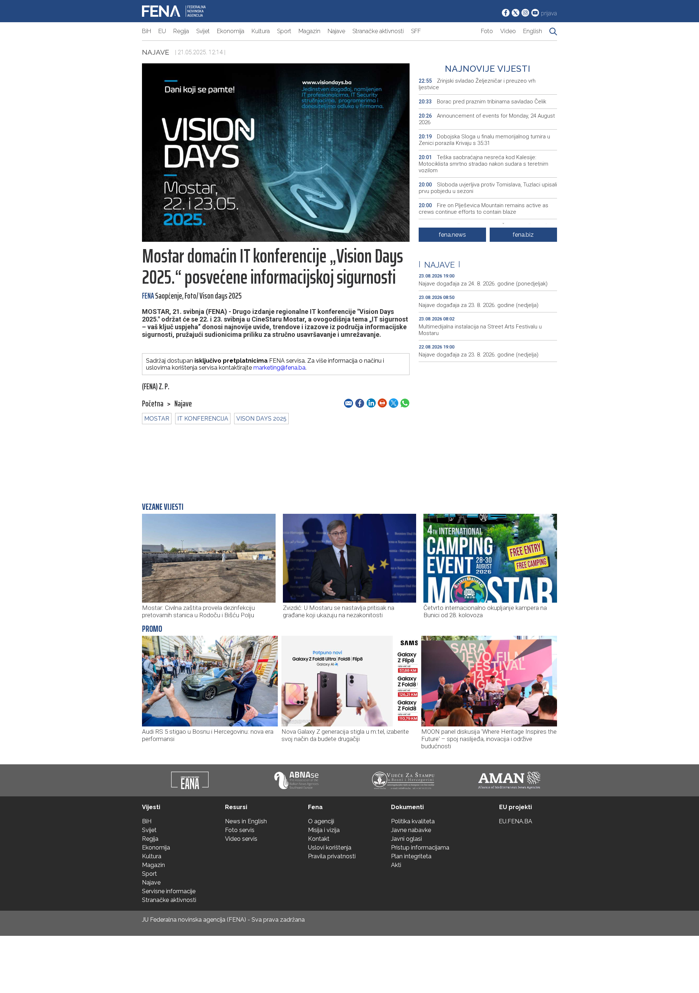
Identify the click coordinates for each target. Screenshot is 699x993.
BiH (146, 31)
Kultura (261, 31)
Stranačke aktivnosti (378, 31)
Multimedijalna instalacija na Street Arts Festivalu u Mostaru (480, 329)
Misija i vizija (324, 830)
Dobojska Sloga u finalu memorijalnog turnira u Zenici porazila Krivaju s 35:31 (484, 139)
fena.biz (523, 234)
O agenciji (321, 821)
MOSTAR (156, 418)
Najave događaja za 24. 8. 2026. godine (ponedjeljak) (483, 283)
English (532, 31)
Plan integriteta (411, 856)
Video (508, 31)
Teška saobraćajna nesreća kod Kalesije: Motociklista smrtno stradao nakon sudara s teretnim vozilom (483, 164)
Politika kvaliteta (413, 821)
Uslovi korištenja (329, 847)
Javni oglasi (406, 838)
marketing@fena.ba (279, 367)
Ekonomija (230, 31)
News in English (246, 821)
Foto (487, 31)
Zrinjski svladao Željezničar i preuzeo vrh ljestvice (477, 84)
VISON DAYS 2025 (261, 418)
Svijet (203, 31)
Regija (181, 31)
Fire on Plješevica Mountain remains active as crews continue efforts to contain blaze (483, 208)
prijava (549, 13)
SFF (416, 31)
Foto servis (239, 830)
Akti (396, 865)
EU (162, 31)
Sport (284, 31)
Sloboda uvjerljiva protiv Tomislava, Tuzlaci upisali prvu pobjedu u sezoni (488, 187)
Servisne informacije (169, 891)
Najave (336, 31)
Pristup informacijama (420, 847)
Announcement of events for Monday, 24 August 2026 (487, 119)
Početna (152, 403)
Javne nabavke (411, 830)
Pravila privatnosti (332, 856)
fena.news (452, 234)
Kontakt (318, 838)
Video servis (241, 838)
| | (439, 264)
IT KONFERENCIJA (202, 418)
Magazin (309, 31)
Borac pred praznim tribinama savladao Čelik (482, 101)
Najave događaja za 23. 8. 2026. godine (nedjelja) (478, 305)
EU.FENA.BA (515, 821)
